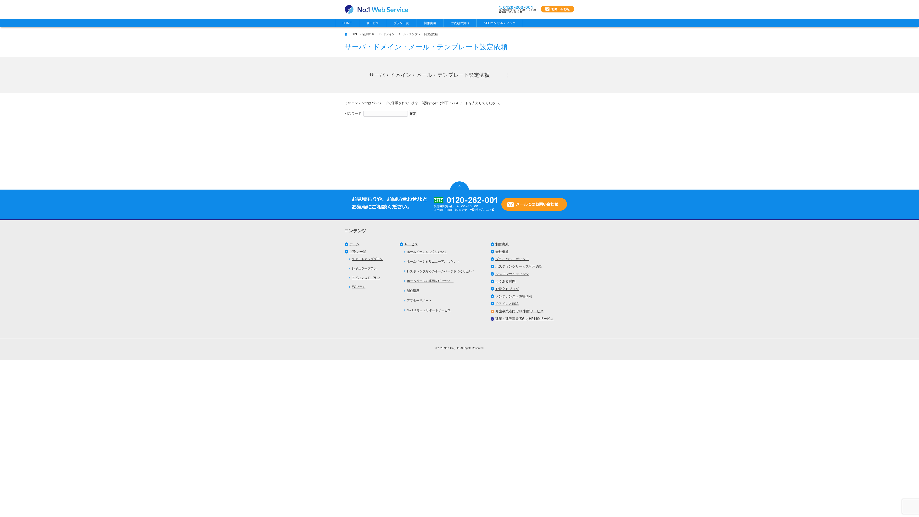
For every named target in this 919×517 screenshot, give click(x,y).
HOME (353, 34)
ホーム (354, 244)
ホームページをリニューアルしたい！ (433, 261)
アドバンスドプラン (366, 278)
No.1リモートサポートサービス (429, 310)
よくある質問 (505, 281)
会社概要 (502, 251)
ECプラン (358, 287)
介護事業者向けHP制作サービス (519, 311)
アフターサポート (419, 300)
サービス (411, 244)
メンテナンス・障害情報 (513, 296)
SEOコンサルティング (512, 274)
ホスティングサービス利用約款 (518, 266)
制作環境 (413, 290)
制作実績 (502, 244)
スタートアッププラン (367, 259)
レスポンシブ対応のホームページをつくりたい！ (441, 271)
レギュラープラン (364, 268)
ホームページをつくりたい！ (427, 251)
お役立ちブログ (507, 289)
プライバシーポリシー (512, 259)
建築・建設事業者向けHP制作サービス (524, 318)
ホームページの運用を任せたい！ (430, 281)
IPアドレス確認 (507, 304)
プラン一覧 (357, 251)
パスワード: (354, 113)
